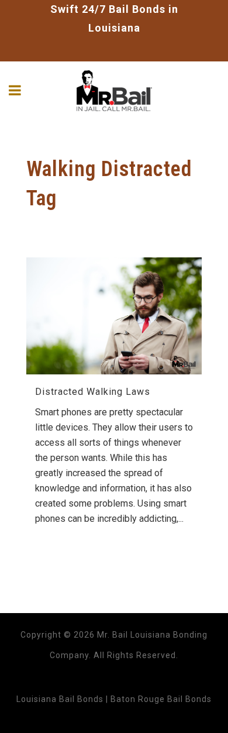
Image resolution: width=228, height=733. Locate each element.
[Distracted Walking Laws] (114, 315)
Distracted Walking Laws (92, 391)
